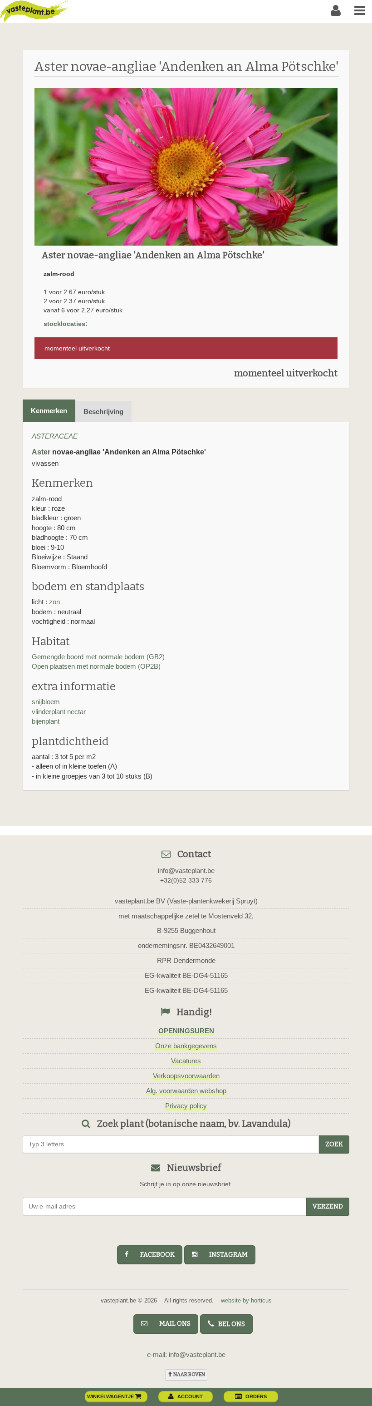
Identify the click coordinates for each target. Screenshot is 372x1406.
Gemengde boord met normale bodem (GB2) (98, 657)
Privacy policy (186, 1106)
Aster (41, 452)
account (190, 1396)
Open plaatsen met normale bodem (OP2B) (96, 666)
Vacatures (186, 1061)
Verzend (328, 1206)
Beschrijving (103, 411)
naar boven (188, 1374)
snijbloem (46, 701)
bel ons (229, 1324)
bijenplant (45, 721)
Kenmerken (49, 410)
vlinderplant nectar (59, 711)
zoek (334, 1144)
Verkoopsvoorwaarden (186, 1076)
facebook (153, 1254)
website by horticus (246, 1300)
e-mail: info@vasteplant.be (186, 1354)
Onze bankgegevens (186, 1046)
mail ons (171, 1323)
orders (256, 1396)
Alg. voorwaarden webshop (186, 1091)
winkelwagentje (111, 1396)
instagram (224, 1254)
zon (54, 602)
